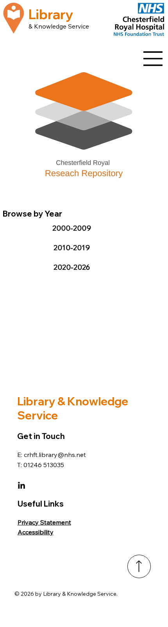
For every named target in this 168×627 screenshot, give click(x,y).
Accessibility (36, 532)
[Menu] (153, 58)
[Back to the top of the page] (139, 566)
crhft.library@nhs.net (55, 455)
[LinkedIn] (21, 486)
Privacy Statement (44, 522)
